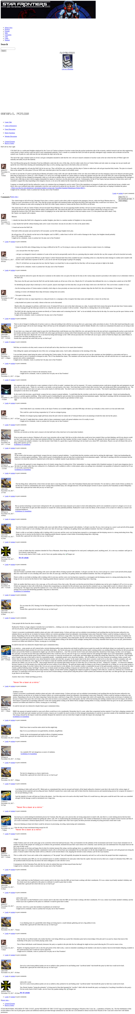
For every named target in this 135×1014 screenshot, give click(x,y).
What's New (8, 27)
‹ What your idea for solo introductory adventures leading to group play (32, 188)
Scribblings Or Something (22, 444)
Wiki (6, 33)
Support (7, 40)
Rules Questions (10, 133)
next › (13, 197)
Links (6, 38)
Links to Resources (11, 126)
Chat (6, 36)
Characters (8, 35)
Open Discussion (10, 129)
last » (16, 197)
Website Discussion (11, 136)
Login (114, 193)
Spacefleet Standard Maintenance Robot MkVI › (70, 188)
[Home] (48, 18)
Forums (7, 31)
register (120, 193)
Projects (7, 29)
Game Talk (8, 122)
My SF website (24, 558)
